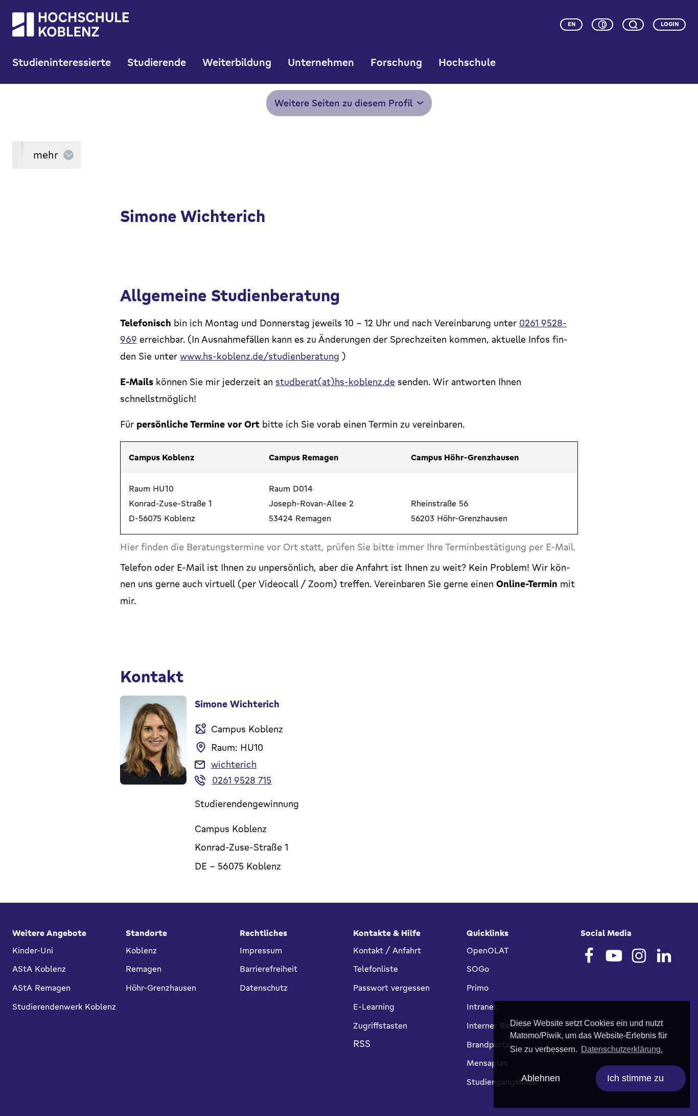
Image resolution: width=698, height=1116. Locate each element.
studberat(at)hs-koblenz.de (335, 381)
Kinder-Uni (32, 950)
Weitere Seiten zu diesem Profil (343, 103)
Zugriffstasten (380, 1025)
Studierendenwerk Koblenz (64, 1006)
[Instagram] (639, 955)
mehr (45, 155)
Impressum (261, 950)
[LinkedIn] (664, 955)
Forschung (396, 62)
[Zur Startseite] (70, 24)
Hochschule (467, 62)
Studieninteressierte (61, 62)
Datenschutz (264, 987)
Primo (477, 987)
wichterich (234, 764)
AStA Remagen (41, 987)
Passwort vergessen (391, 987)
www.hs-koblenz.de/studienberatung (259, 356)
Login (670, 24)
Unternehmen (321, 62)
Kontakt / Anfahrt (387, 950)
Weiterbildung (236, 62)
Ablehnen (540, 1078)
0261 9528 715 (241, 780)
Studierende (156, 62)
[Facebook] (588, 955)
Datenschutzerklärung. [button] (622, 1049)
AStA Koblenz (39, 968)
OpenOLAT (488, 950)
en (571, 24)
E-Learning (373, 1006)
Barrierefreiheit (268, 968)
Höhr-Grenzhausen (161, 987)
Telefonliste (375, 968)
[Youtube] (614, 955)
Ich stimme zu (635, 1078)
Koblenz (141, 950)
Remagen (143, 968)
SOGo (478, 968)
